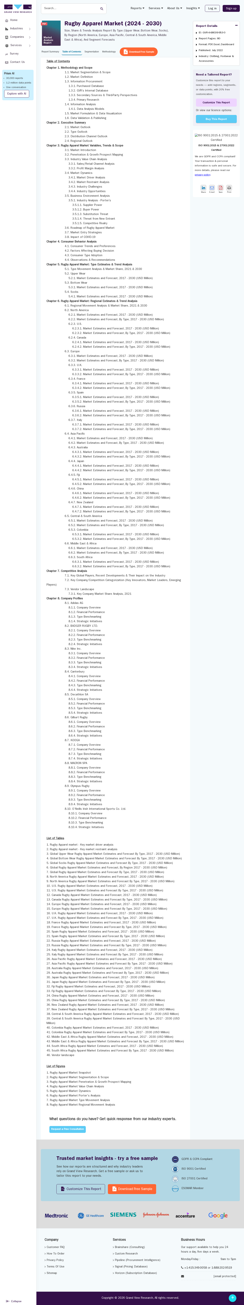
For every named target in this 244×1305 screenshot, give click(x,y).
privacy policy (202, 175)
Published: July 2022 (211, 50)
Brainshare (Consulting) (130, 1247)
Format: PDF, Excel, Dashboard (216, 44)
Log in (212, 8)
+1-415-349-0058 (195, 1268)
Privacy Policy (55, 1260)
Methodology (109, 51)
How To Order (55, 1254)
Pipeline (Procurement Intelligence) (137, 1260)
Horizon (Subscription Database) (136, 1273)
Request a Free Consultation (67, 1129)
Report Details (207, 26)
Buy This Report (216, 118)
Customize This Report (216, 102)
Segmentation (91, 51)
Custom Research (126, 1254)
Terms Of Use (55, 1267)
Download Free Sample (141, 52)
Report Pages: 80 (209, 38)
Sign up (231, 8)
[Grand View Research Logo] (17, 9)
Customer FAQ (56, 1247)
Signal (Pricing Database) (131, 1267)
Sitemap (52, 1273)
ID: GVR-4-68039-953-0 (212, 32)
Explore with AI (16, 94)
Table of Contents (71, 51)
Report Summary (50, 51)
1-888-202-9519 (221, 1268)
